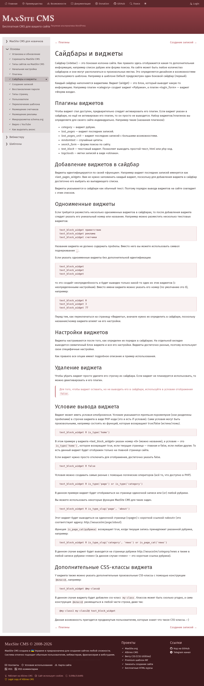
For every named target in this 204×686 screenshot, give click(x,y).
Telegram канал (182, 652)
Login (196, 3)
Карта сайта (64, 665)
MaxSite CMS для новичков (26, 41)
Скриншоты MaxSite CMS (26, 59)
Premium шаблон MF (136, 660)
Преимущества (34, 3)
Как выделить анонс (23, 129)
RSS (10, 669)
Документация (82, 3)
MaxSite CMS (28, 17)
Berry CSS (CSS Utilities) (138, 656)
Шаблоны (15, 144)
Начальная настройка (24, 69)
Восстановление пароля (26, 89)
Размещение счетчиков (25, 109)
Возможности (58, 3)
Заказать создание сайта (139, 664)
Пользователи (20, 99)
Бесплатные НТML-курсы (139, 668)
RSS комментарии (28, 669)
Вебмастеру (16, 137)
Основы (15, 49)
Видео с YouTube (21, 124)
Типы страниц (20, 94)
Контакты (13, 665)
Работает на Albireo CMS (20, 676)
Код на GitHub (181, 648)
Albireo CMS (131, 652)
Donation (104, 3)
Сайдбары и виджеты (29, 79)
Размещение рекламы (24, 114)
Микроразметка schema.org (27, 119)
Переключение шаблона (26, 104)
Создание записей (22, 84)
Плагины (17, 74)
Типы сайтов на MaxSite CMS (28, 64)
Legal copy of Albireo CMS (21, 679)
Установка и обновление (26, 54)
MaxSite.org (131, 648)
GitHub (121, 3)
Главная (12, 3)
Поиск (136, 3)
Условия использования (38, 665)
